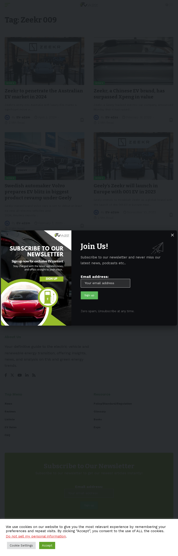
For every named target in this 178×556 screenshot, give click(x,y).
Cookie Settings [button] (21, 545)
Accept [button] (47, 545)
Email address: (95, 276)
